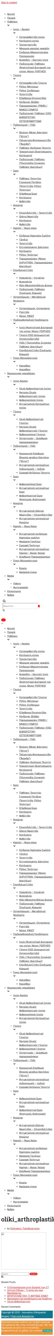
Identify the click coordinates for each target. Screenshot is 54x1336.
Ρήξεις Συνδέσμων (29, 90)
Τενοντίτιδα (25, 94)
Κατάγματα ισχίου (29, 40)
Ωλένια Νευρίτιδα (28, 216)
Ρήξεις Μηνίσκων (28, 86)
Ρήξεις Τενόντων (28, 254)
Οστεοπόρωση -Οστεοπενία (34, 308)
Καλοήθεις (25, 365)
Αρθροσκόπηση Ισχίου (31, 400)
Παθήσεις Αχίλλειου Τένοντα (35, 148)
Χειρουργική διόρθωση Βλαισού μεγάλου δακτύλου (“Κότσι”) (34, 457)
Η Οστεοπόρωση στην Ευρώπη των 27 (28, 1287)
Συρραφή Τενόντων (29, 545)
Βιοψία (23, 568)
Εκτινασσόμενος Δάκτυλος (34, 247)
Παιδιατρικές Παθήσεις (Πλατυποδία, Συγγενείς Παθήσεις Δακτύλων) (32, 163)
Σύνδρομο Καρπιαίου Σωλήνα (34, 235)
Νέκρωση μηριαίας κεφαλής (34, 48)
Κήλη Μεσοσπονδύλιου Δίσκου (35, 285)
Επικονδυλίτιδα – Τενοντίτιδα (35, 212)
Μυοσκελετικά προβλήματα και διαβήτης (29, 1298)
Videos (17, 583)
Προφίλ (11, 18)
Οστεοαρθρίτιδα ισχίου (32, 37)
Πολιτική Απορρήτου (22, 1316)
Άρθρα (10, 595)
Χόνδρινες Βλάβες (29, 102)
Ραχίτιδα (24, 312)
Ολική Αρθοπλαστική (19, 1301)
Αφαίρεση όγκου (28, 572)
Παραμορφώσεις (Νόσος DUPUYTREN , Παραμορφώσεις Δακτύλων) (36, 262)
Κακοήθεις (25, 369)
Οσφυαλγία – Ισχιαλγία (31, 277)
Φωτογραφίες (20, 587)
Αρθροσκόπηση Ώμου (30, 484)
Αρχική (11, 14)
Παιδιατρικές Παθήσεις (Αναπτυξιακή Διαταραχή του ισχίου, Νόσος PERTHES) (35, 67)
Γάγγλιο (23, 239)
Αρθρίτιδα (24, 201)
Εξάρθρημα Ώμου (28, 193)
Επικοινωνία (14, 591)
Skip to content (9, 2)
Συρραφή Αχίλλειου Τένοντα (34, 472)
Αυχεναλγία (25, 281)
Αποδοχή (47, 1331)
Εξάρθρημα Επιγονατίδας (32, 98)
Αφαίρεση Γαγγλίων (29, 541)
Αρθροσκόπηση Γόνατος (32, 434)
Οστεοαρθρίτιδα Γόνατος (33, 83)
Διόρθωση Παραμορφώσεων (34, 556)
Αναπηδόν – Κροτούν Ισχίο (33, 60)
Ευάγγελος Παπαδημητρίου (25, 1228)
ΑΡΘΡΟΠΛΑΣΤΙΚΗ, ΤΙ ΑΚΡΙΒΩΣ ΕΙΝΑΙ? (27, 1295)
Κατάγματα (25, 197)
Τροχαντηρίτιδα (27, 44)
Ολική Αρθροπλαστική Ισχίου (35, 388)
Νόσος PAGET (26, 316)
